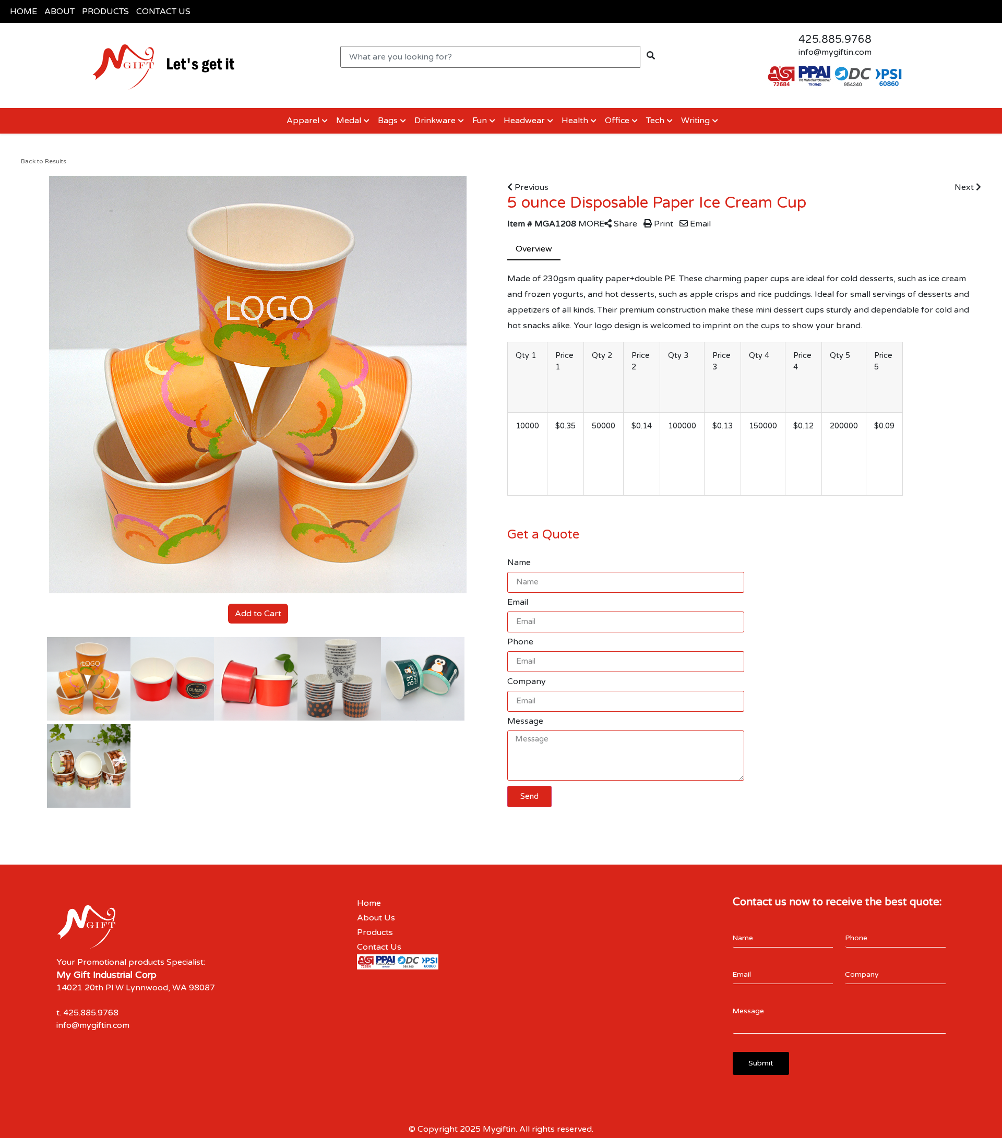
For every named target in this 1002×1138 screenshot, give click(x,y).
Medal (348, 120)
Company (526, 681)
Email (699, 224)
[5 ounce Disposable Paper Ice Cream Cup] (88, 679)
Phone (520, 642)
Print (662, 224)
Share (624, 224)
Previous (530, 187)
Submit (760, 1063)
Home (369, 903)
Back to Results (43, 161)
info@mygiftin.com (835, 52)
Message (525, 721)
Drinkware (435, 120)
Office (617, 120)
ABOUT (59, 11)
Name (519, 562)
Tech (655, 120)
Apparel (301, 120)
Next (965, 187)
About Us (376, 918)
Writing (695, 120)
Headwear (524, 120)
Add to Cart (258, 613)
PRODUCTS (105, 11)
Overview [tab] (534, 249)
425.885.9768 (835, 39)
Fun (479, 120)
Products (375, 932)
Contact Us (379, 947)
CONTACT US (163, 11)
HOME (23, 11)
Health (575, 120)
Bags (388, 120)
